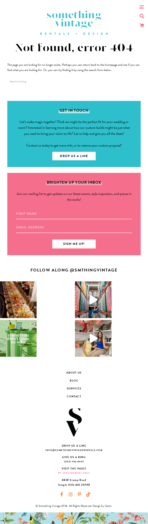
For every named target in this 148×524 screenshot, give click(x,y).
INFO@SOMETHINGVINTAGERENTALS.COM (74, 450)
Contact (74, 396)
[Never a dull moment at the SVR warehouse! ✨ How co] (93, 299)
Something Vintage (74, 23)
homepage (111, 64)
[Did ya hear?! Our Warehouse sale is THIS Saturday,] (93, 338)
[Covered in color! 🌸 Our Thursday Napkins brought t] (18, 299)
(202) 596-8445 (74, 461)
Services (74, 389)
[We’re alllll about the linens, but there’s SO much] (18, 338)
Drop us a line (74, 156)
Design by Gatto (102, 506)
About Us (74, 373)
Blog (74, 381)
